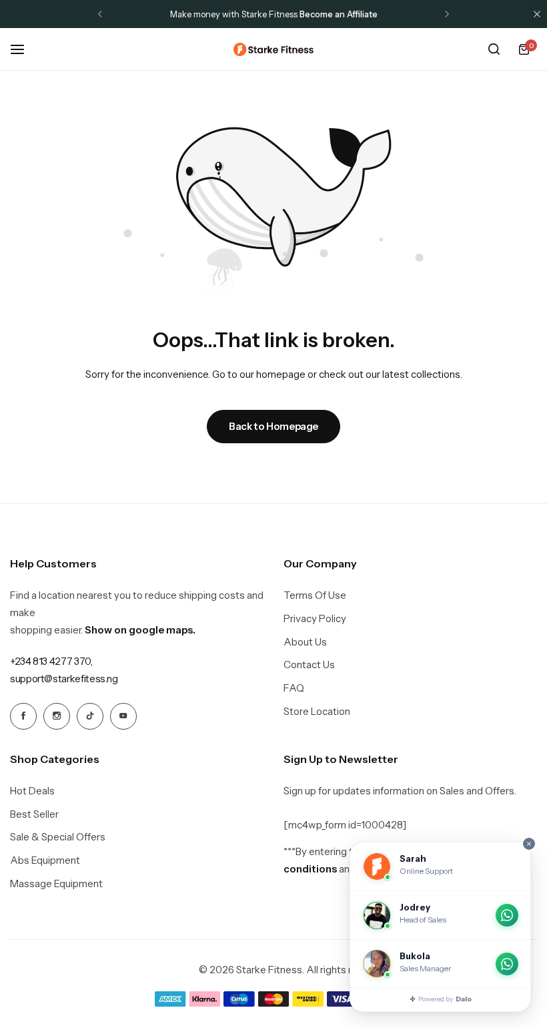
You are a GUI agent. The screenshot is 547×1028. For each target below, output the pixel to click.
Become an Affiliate (339, 14)
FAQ (294, 688)
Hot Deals (32, 791)
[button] (100, 14)
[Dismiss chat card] (529, 843)
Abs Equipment (45, 860)
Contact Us (309, 665)
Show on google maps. (140, 629)
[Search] (493, 49)
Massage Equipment (56, 884)
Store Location (317, 712)
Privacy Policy (315, 619)
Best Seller (34, 814)
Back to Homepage (273, 426)
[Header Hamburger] (24, 49)
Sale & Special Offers (57, 837)
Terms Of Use (315, 595)
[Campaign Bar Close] (537, 14)
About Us (305, 642)
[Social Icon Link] (23, 716)
